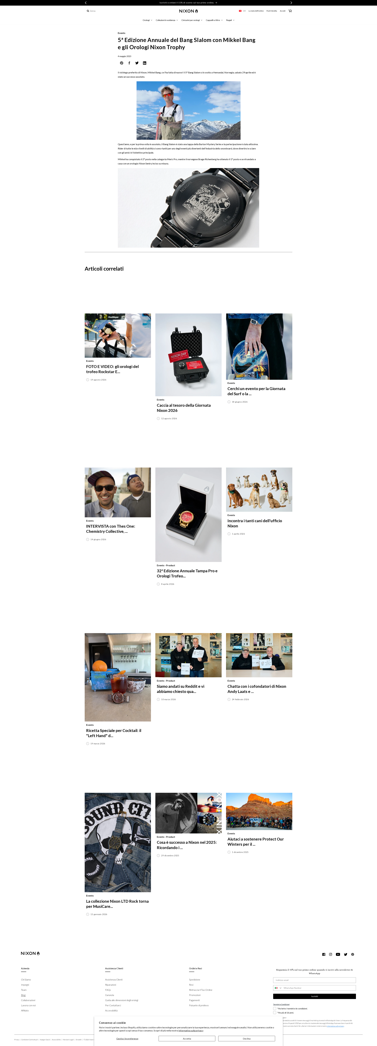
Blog (23, 995)
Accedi (282, 11)
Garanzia (109, 995)
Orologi (146, 20)
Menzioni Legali (69, 1040)
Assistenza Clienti (114, 979)
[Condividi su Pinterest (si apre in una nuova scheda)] (121, 63)
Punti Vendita (272, 11)
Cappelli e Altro (213, 20)
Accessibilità (111, 1010)
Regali (229, 20)
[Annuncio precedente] (85, 3)
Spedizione (194, 979)
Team (24, 989)
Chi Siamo (26, 979)
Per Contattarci (113, 1005)
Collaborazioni (28, 1000)
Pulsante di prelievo (199, 1005)
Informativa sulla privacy (190, 1030)
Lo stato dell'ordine (256, 11)
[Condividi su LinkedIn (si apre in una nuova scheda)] (144, 63)
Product (170, 565)
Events (121, 33)
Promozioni (194, 995)
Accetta (187, 1038)
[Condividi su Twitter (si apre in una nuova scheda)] (137, 63)
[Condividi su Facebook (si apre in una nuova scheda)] (129, 63)
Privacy (17, 1040)
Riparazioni (110, 984)
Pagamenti (194, 1000)
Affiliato (25, 1010)
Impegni (25, 984)
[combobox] (101, 11)
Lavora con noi (28, 1005)
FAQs (108, 989)
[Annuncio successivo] (291, 3)
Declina (246, 1038)
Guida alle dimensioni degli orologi (121, 1000)
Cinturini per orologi (190, 20)
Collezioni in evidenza (165, 20)
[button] (147, 20)
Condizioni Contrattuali (30, 1040)
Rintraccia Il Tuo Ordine (200, 989)
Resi (191, 984)
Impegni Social (45, 1040)
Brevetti (79, 1040)
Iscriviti (314, 996)
